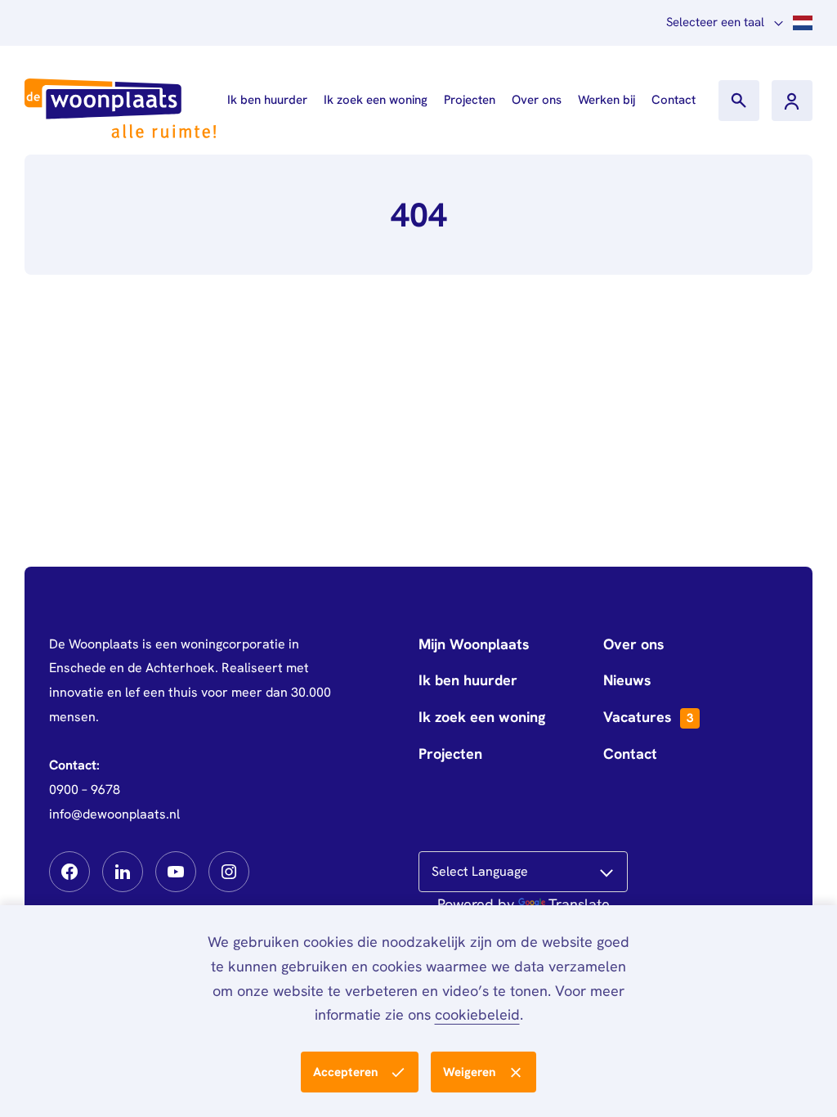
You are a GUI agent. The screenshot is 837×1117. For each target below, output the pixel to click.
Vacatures (648, 716)
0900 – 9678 (84, 789)
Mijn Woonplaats (474, 644)
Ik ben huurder (267, 100)
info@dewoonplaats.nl (114, 814)
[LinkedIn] (122, 871)
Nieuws (627, 680)
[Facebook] (69, 871)
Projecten (469, 100)
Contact (673, 100)
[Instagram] (228, 871)
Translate (579, 904)
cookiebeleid (477, 1014)
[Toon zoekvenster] (738, 100)
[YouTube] (175, 871)
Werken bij (606, 100)
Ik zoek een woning (375, 100)
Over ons (537, 100)
